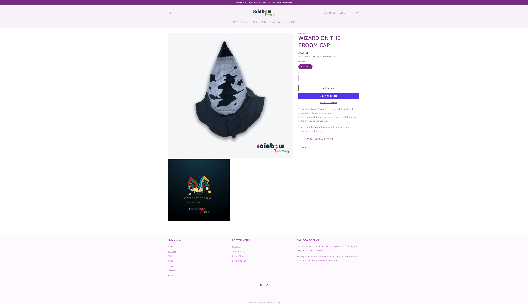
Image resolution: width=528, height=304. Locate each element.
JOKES (170, 261)
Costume (305, 66)
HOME (170, 246)
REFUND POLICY (239, 261)
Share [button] (303, 147)
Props (170, 266)
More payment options (328, 102)
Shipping (314, 57)
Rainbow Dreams (259, 303)
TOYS (170, 256)
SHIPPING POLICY (240, 251)
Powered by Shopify (273, 303)
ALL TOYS (236, 246)
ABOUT (171, 275)
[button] (171, 13)
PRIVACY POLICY (239, 256)
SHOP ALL (172, 251)
